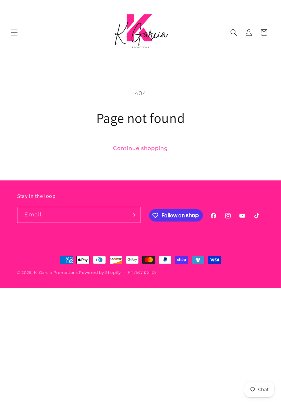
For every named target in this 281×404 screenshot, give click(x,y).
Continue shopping (140, 148)
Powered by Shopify (100, 272)
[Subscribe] (132, 215)
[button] (14, 32)
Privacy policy (142, 272)
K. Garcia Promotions (56, 272)
